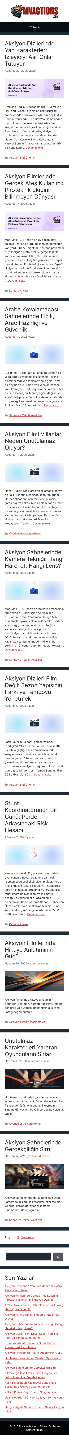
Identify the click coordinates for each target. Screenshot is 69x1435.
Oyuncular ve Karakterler (25, 533)
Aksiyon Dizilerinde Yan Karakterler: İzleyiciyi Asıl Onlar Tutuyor (29, 53)
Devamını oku (34, 147)
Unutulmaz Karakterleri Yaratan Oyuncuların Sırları (31, 1047)
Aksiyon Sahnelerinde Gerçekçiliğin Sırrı (33, 1145)
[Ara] (58, 1257)
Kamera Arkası (18, 290)
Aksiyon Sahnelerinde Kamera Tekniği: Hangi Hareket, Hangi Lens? (34, 559)
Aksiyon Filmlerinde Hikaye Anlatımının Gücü (30, 949)
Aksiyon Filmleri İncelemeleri (27, 1021)
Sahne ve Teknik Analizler (25, 415)
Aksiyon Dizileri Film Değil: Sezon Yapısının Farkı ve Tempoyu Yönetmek (33, 688)
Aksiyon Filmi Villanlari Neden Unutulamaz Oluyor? (34, 441)
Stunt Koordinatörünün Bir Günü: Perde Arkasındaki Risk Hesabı (31, 816)
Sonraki (27, 1237)
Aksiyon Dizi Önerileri (22, 157)
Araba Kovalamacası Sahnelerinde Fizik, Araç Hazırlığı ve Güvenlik (31, 319)
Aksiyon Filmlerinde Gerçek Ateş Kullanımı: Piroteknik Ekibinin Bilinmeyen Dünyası (34, 186)
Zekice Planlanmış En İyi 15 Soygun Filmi (30, 1392)
